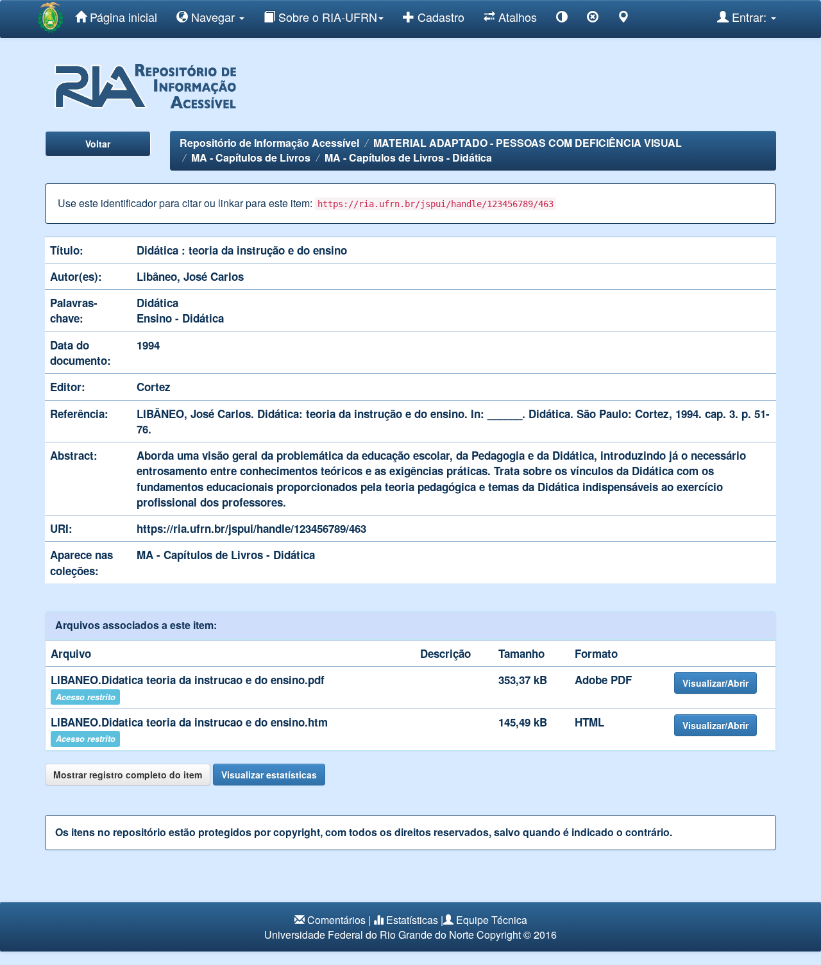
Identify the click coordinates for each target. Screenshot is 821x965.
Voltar (97, 143)
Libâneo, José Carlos (190, 276)
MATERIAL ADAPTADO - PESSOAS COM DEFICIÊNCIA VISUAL (527, 142)
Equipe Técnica (491, 919)
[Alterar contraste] (561, 19)
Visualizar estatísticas (269, 774)
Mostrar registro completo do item (127, 774)
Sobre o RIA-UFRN (326, 16)
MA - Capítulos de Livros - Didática (408, 157)
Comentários (336, 919)
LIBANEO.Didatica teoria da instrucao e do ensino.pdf (188, 679)
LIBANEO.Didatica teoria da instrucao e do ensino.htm (189, 722)
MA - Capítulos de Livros (250, 157)
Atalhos (516, 16)
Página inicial (122, 16)
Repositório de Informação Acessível (269, 142)
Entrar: (749, 16)
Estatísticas (412, 919)
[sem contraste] (592, 19)
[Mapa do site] (623, 19)
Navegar (213, 16)
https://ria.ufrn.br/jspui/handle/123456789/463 (251, 528)
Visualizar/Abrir (715, 682)
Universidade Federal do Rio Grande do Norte (369, 934)
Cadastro (439, 16)
